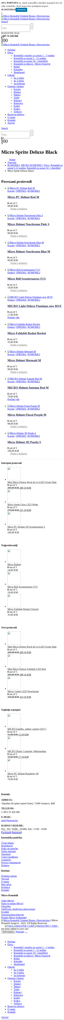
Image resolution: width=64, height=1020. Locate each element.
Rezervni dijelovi (15, 114)
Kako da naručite (9, 848)
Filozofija (6, 906)
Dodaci (17, 92)
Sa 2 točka (19, 78)
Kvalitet (5, 912)
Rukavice (18, 103)
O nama (11, 117)
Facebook (6, 832)
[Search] (32, 26)
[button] (4, 21)
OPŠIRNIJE (21, 10)
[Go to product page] (35, 188)
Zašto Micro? (7, 900)
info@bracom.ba (9, 820)
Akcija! (11, 123)
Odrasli (11, 75)
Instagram (17, 832)
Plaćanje (20, 931)
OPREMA (21, 191)
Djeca (10, 52)
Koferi (17, 106)
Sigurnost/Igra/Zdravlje (12, 914)
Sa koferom (19, 83)
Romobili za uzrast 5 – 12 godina (30, 58)
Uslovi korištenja (9, 857)
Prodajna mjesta (9, 876)
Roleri (17, 66)
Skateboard (19, 72)
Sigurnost (6, 854)
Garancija (6, 859)
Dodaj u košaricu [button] (18, 208)
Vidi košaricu (8, 932)
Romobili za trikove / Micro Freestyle (32, 64)
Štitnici (17, 94)
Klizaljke (18, 69)
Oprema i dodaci (15, 86)
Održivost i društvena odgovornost (18, 909)
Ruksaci (18, 100)
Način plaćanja (8, 851)
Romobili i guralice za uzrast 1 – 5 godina (34, 55)
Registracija (7, 845)
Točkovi (18, 111)
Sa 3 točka (19, 80)
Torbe (16, 97)
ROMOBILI (33, 191)
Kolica (17, 109)
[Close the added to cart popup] (26, 932)
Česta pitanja (7, 843)
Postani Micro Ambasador (14, 917)
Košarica (5, 887)
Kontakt (11, 120)
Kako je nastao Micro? (12, 903)
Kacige (17, 89)
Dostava (5, 865)
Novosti (5, 878)
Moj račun (6, 884)
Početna (11, 50)
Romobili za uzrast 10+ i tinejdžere (31, 61)
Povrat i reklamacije (11, 862)
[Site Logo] (25, 17)
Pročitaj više (13, 317)
